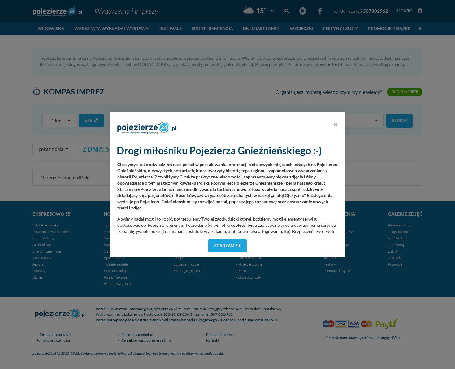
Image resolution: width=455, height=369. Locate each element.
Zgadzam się (227, 245)
